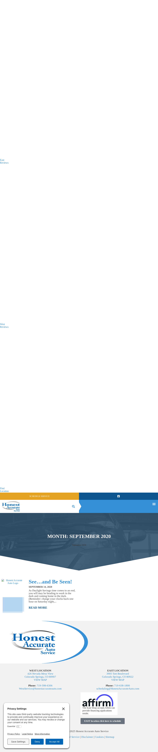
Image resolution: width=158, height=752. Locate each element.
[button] (73, 506)
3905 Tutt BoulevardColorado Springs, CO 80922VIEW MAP (117, 676)
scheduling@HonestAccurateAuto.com (117, 688)
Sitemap (110, 736)
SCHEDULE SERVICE (39, 496)
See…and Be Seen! (50, 582)
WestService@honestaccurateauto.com (40, 688)
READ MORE (38, 607)
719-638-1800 (122, 685)
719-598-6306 (44, 685)
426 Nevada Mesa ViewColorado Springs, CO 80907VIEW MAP (40, 676)
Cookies (99, 736)
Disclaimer (87, 736)
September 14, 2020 (40, 587)
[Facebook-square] (118, 496)
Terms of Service (70, 736)
